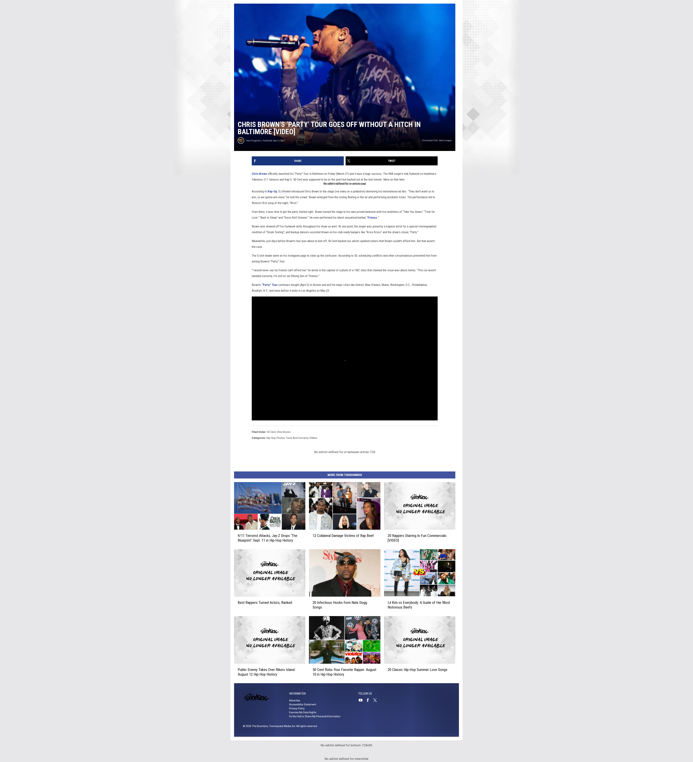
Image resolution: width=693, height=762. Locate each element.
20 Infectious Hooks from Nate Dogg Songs (340, 604)
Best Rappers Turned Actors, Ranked (265, 602)
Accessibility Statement (302, 704)
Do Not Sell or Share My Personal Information (314, 716)
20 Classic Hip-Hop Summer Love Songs (417, 669)
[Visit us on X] (376, 700)
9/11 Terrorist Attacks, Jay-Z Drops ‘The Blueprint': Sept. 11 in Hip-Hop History (267, 538)
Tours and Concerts (297, 437)
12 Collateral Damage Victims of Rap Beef (343, 535)
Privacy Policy (297, 708)
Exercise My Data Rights (302, 712)
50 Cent (271, 432)
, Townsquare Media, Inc (281, 726)
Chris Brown (259, 173)
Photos (281, 437)
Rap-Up (272, 191)
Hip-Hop (271, 437)
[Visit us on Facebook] (369, 700)
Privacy (372, 217)
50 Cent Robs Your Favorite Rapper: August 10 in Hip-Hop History (344, 672)
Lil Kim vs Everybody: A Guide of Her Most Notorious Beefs (419, 604)
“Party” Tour (270, 285)
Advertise (294, 700)
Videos (313, 437)
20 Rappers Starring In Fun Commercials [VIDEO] (417, 538)
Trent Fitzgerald (253, 140)
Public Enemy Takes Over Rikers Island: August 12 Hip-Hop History (266, 672)
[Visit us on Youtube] (362, 700)
